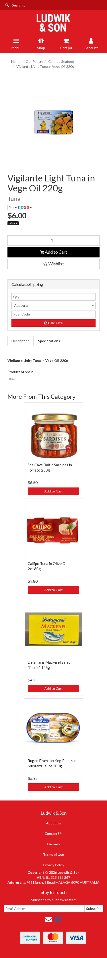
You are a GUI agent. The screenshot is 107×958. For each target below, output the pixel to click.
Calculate (55, 323)
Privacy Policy (53, 865)
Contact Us (53, 833)
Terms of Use (53, 854)
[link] (58, 919)
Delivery (53, 844)
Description (20, 341)
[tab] (20, 341)
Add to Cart (55, 252)
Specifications (49, 341)
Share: (13, 207)
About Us (53, 823)
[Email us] (48, 919)
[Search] (7, 5)
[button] (53, 264)
